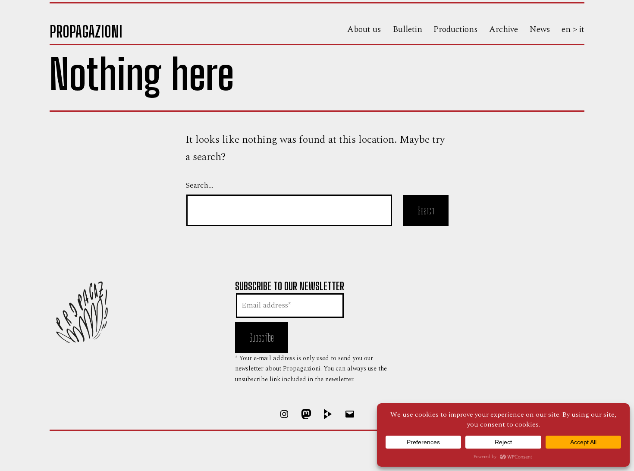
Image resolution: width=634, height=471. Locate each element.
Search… (199, 185)
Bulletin (407, 29)
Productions (455, 29)
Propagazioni (86, 31)
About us (364, 29)
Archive (503, 29)
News (540, 29)
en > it (573, 29)
